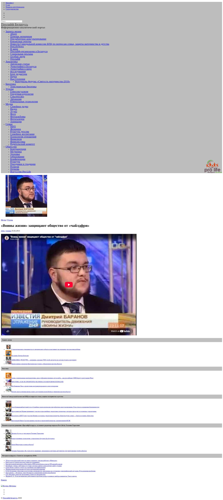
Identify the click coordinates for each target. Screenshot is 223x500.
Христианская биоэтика (23, 86)
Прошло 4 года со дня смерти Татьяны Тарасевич (27, 433)
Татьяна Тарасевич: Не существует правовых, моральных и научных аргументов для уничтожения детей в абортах (49, 451)
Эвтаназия (15, 99)
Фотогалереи (17, 119)
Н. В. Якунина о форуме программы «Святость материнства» (26, 474)
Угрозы (10, 89)
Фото (13, 114)
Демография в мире (21, 68)
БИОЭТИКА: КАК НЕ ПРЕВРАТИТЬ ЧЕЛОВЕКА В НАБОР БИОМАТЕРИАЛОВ (37, 382)
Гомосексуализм (19, 91)
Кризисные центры (20, 41)
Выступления (17, 79)
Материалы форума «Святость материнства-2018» (42, 81)
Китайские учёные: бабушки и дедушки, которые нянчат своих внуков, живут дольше (34, 466)
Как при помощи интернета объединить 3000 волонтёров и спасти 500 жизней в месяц (34, 464)
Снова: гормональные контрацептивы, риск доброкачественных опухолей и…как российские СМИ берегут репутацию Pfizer (52, 378)
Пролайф (15, 59)
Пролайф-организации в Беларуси (29, 51)
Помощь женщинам (21, 36)
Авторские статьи (20, 63)
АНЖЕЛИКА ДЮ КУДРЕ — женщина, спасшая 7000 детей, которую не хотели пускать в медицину (44, 360)
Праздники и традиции (23, 164)
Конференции (17, 159)
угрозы (8, 231)
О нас (8, 5)
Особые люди (17, 56)
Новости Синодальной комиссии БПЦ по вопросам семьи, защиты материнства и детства (59, 44)
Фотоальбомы (17, 116)
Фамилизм (16, 139)
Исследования (18, 71)
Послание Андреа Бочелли (20, 355)
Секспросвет (17, 96)
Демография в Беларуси (23, 66)
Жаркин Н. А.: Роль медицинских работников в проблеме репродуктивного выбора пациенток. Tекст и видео (41, 476)
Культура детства (19, 131)
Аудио (13, 111)
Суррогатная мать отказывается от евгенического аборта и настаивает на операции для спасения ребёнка (45, 349)
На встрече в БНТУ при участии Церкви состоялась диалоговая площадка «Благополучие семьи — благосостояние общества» (52, 416)
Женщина (15, 129)
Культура (15, 161)
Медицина (16, 151)
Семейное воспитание (22, 134)
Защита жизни (13, 31)
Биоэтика (11, 84)
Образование (17, 156)
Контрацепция (18, 149)
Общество (11, 146)
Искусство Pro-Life (20, 171)
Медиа (9, 104)
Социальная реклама (21, 54)
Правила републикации (15, 7)
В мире (14, 49)
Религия (14, 166)
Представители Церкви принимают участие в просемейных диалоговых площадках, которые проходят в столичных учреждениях (53, 411)
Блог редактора (18, 74)
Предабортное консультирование (28, 38)
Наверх (4, 480)
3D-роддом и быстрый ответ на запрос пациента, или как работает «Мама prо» (31, 460)
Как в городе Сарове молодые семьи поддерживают (23, 462)
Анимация (16, 121)
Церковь (14, 169)
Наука (13, 76)
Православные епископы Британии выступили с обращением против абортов (36, 364)
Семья (9, 124)
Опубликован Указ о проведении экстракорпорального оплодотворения (34, 386)
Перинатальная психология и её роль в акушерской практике (25, 469)
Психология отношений (23, 136)
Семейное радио (19, 106)
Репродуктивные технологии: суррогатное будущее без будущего (33, 438)
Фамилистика (17, 141)
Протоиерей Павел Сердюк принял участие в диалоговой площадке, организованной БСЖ (40, 420)
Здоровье (15, 154)
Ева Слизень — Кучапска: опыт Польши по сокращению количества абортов (31, 473)
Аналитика (12, 61)
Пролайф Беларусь (10, 498)
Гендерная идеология (21, 94)
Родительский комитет (22, 144)
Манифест (10, 3)
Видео (13, 109)
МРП (13, 126)
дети (3, 231)
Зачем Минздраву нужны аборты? (22, 444)
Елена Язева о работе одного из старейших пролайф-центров (26, 467)
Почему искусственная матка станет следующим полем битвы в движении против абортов (41, 392)
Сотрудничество (12, 9)
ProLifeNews (17, 46)
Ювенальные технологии (24, 101)
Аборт (13, 33)
